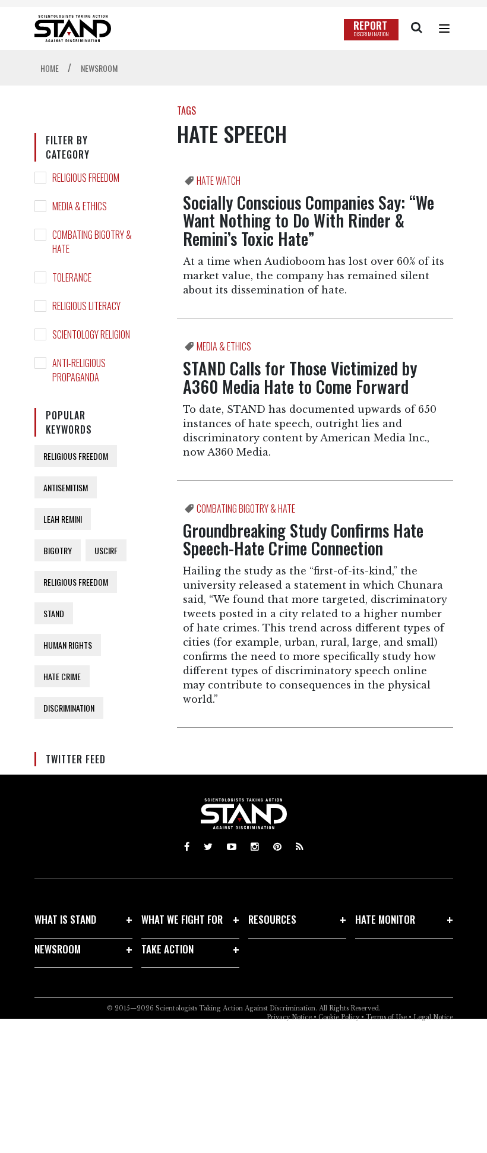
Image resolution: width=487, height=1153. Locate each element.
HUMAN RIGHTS (67, 645)
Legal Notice (433, 1017)
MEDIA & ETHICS (79, 206)
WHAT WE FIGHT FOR (182, 919)
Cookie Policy (338, 1017)
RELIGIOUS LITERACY (86, 306)
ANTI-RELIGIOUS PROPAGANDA (79, 370)
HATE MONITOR (385, 919)
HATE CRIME (62, 676)
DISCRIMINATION (68, 708)
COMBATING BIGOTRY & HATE (92, 242)
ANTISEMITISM (65, 487)
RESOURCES (272, 919)
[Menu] (444, 28)
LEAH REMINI (62, 519)
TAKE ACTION (167, 949)
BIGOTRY (57, 550)
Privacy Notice (289, 1017)
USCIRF (106, 550)
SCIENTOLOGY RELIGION (91, 334)
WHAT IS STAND (65, 919)
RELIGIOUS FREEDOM (85, 177)
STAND (53, 613)
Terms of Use (386, 1017)
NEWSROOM (57, 949)
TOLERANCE (71, 277)
